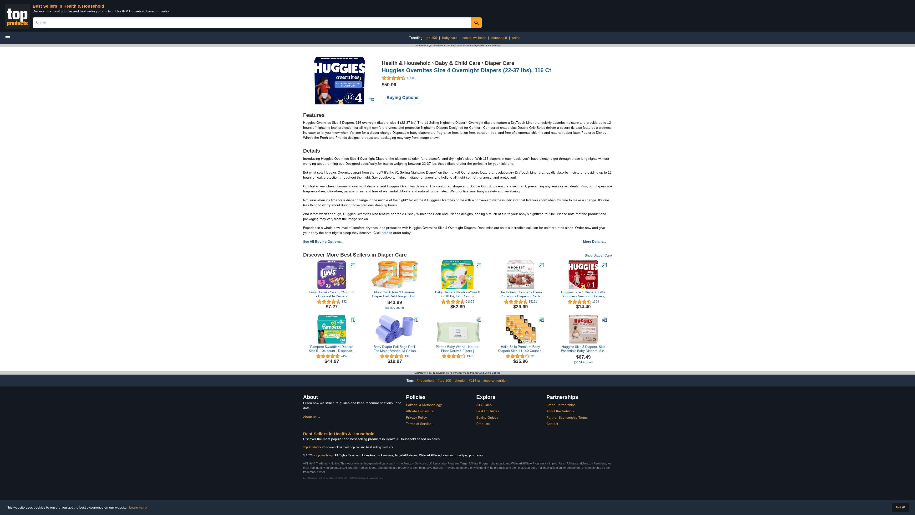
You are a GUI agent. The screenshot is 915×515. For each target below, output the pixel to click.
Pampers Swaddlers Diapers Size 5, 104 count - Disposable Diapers (332, 349)
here (384, 233)
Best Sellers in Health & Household (68, 6)
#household (425, 380)
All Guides (484, 405)
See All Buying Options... (323, 241)
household (499, 38)
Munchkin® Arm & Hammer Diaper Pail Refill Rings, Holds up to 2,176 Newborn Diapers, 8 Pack (394, 294)
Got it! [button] (900, 507)
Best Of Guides (487, 411)
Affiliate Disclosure (420, 411)
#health (460, 380)
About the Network (560, 411)
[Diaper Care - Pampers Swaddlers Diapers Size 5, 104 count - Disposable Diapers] (353, 319)
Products (483, 424)
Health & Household (406, 63)
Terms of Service (418, 424)
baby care (449, 38)
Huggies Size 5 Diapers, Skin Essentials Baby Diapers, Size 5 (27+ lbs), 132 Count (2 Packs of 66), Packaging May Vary (583, 349)
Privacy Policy (416, 417)
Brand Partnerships (560, 405)
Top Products (312, 447)
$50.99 (389, 84)
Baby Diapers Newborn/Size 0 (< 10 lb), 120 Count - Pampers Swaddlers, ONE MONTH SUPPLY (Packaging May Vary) (457, 294)
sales (516, 38)
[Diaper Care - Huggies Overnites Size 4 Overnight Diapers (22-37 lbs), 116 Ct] (339, 80)
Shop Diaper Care (598, 255)
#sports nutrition (495, 380)
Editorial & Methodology (424, 405)
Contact (552, 424)
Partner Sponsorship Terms (567, 417)
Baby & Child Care (457, 63)
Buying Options (402, 97)
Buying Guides (487, 417)
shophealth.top (323, 455)
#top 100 (444, 380)
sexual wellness (474, 38)
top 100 (431, 38)
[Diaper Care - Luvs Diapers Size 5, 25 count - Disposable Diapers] (353, 265)
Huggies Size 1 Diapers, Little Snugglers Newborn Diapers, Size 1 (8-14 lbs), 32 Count (583, 294)
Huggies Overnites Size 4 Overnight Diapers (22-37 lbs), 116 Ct (466, 70)
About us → (312, 417)
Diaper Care (499, 63)
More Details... (594, 241)
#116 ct (474, 380)
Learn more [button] (138, 507)
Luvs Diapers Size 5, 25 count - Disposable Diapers (331, 294)
